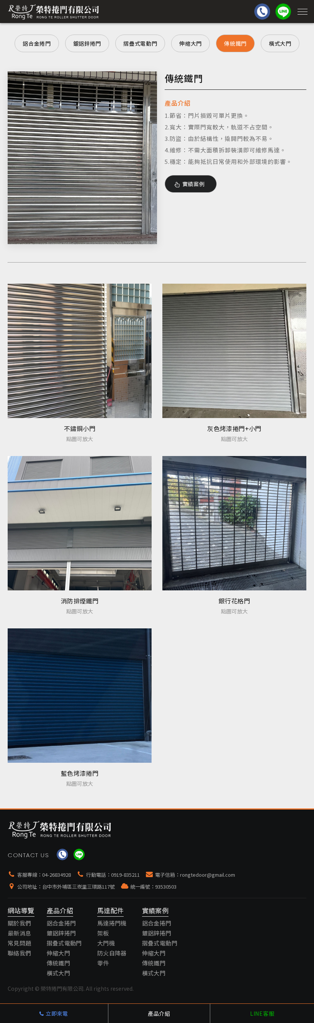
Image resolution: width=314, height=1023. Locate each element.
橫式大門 (280, 43)
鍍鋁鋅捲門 (87, 43)
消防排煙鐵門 (79, 600)
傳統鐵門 (235, 43)
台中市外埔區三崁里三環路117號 (78, 886)
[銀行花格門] (234, 523)
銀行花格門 (234, 600)
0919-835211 (125, 874)
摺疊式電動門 (140, 43)
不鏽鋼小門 (79, 428)
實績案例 (191, 184)
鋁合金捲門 (37, 43)
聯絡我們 (19, 953)
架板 (103, 933)
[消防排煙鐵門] (80, 523)
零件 (103, 963)
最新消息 (19, 933)
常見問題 (19, 943)
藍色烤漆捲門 (79, 773)
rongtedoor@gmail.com (207, 874)
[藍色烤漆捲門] (80, 695)
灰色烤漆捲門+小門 (234, 428)
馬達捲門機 (112, 923)
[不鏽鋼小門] (80, 351)
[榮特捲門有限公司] (60, 829)
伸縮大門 (190, 43)
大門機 (106, 943)
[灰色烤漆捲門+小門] (234, 351)
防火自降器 (112, 953)
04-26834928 (56, 874)
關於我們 (19, 923)
